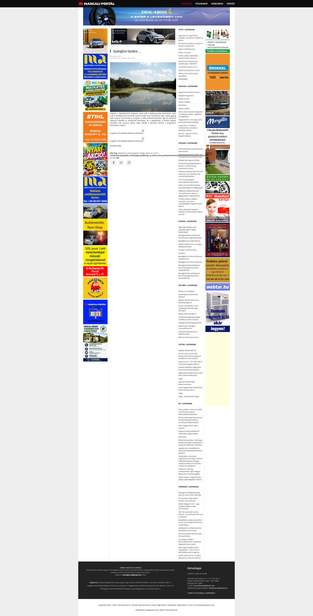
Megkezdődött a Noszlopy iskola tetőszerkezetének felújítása (190, 121)
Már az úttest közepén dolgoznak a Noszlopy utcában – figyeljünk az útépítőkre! (191, 114)
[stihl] (95, 127)
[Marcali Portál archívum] (95, 312)
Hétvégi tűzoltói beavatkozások (190, 323)
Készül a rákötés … (185, 102)
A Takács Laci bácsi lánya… (188, 250)
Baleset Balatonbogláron (187, 314)
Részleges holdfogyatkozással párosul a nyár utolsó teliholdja (190, 494)
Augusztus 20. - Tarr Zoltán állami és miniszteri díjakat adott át (190, 363)
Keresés (231, 3)
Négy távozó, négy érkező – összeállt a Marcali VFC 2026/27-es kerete (191, 37)
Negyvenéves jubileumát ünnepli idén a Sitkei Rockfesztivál (190, 374)
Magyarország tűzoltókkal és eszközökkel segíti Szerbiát (189, 432)
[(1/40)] (143, 130)
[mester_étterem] (217, 40)
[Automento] (95, 224)
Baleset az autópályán (186, 291)
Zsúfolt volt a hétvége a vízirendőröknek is (187, 327)
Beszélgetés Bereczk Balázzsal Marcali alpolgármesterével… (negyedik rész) (189, 267)
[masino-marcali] (95, 159)
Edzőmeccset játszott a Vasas (189, 70)
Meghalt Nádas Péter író (187, 350)
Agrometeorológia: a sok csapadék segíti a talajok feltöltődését (187, 229)
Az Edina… (182, 253)
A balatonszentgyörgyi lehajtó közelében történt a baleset (189, 318)
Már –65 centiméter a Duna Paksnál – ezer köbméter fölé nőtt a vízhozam (191, 514)
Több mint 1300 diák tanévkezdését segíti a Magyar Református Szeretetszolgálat (189, 471)
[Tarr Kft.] (217, 72)
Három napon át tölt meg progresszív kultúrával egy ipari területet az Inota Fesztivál (190, 355)
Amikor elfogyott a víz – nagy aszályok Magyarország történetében (189, 506)
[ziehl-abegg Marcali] (156, 16)
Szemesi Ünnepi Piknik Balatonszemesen (187, 383)
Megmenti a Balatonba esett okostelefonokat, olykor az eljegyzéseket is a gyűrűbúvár (189, 193)
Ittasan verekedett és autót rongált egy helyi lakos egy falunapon (188, 308)
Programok (201, 3)
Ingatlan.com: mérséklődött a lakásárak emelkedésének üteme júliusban (190, 450)
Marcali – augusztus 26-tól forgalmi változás (188, 134)
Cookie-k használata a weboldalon (201, 593)
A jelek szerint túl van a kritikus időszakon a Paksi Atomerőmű (190, 556)
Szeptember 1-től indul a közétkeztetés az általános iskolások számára (188, 127)
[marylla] (217, 130)
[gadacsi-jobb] (217, 103)
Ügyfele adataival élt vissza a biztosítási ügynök (189, 301)
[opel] (95, 261)
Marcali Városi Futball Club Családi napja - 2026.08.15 (188, 62)
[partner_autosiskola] (95, 288)
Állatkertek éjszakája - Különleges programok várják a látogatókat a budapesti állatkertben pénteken (191, 442)
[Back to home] (96, 3)
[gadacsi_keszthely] (95, 40)
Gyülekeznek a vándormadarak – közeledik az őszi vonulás (190, 529)
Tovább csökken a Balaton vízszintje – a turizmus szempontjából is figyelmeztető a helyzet (190, 202)
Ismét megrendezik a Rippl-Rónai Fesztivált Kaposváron (190, 388)
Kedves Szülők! (184, 108)
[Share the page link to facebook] (113, 162)
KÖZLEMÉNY (183, 79)
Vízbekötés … (183, 105)
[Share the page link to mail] (121, 162)
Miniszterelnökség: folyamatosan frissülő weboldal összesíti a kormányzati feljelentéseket (190, 419)
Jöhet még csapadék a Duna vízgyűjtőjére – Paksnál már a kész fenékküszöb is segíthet (189, 549)
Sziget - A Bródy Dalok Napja (189, 396)
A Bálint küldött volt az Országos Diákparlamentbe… (190, 245)
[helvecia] (217, 270)
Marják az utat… (184, 99)
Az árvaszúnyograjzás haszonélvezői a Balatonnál (188, 180)
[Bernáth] (217, 240)
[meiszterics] (95, 66)
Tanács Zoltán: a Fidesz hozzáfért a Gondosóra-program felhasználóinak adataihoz (190, 411)
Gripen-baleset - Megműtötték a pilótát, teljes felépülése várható (190, 478)
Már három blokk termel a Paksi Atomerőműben (190, 535)
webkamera (217, 3)
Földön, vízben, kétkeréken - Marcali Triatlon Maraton (189, 57)
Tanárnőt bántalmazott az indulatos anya (188, 333)
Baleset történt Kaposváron (189, 337)
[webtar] (217, 307)
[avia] (217, 208)
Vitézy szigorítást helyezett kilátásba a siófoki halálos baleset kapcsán (190, 211)
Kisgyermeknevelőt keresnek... (190, 92)
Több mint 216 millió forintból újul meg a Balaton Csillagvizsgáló (191, 186)
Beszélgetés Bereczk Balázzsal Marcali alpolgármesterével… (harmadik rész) (189, 275)
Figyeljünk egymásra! (186, 95)
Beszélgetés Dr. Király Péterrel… (190, 241)
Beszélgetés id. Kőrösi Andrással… (191, 262)
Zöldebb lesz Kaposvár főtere (189, 160)
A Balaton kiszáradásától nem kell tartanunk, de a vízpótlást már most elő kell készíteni (191, 173)
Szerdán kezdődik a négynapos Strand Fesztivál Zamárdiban (190, 368)
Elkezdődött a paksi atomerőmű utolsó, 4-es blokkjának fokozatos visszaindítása (191, 522)
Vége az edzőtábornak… (187, 49)
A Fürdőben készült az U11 (188, 67)
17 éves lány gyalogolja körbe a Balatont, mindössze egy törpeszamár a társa (190, 165)
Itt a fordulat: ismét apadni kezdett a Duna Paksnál (188, 499)
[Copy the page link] (129, 162)
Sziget (181, 379)
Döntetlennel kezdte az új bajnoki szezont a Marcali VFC (191, 44)
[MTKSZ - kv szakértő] (95, 95)
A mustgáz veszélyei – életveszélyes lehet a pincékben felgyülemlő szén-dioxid (190, 541)
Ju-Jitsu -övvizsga (184, 52)
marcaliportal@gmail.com (132, 575)
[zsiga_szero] (217, 184)
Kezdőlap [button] (187, 3)
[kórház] (95, 343)
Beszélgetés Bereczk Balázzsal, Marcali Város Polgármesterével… (191, 236)
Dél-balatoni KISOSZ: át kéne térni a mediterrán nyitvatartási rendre (191, 156)
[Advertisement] (217, 369)
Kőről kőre (182, 437)
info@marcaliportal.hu (218, 588)
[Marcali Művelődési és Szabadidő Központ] (217, 159)
